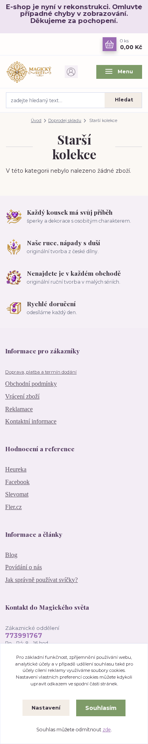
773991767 (23, 635)
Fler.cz (13, 507)
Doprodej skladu (64, 120)
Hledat (124, 100)
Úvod (36, 120)
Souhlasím (100, 708)
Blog (11, 554)
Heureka (15, 469)
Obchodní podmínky (31, 383)
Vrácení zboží (22, 396)
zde (107, 730)
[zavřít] (138, 8)
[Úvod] (29, 71)
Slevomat (16, 494)
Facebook (17, 482)
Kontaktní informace (30, 421)
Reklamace (19, 409)
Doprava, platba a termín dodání (41, 372)
